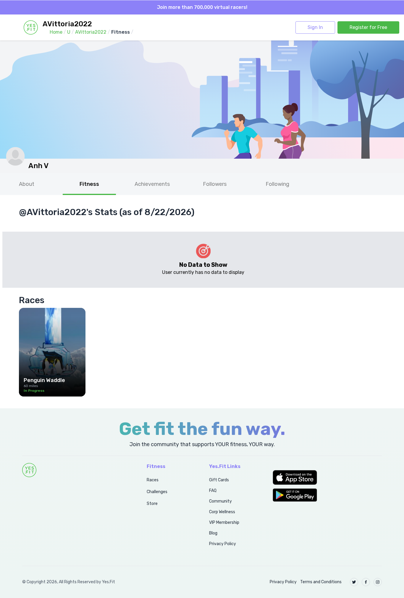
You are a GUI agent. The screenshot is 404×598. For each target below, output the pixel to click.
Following (277, 184)
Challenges (157, 491)
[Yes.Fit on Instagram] (378, 582)
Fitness (89, 184)
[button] (327, 477)
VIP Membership (224, 522)
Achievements (152, 184)
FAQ (212, 490)
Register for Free (368, 27)
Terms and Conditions (321, 581)
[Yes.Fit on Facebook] (366, 582)
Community (220, 501)
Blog (213, 533)
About (26, 184)
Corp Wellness (222, 511)
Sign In (315, 27)
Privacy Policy (222, 543)
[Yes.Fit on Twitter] (354, 582)
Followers (215, 184)
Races (153, 479)
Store (152, 503)
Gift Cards (219, 479)
